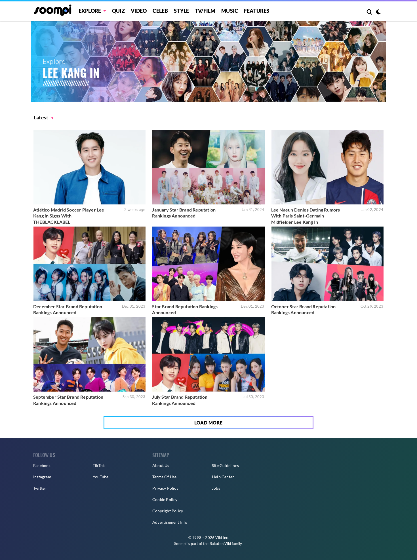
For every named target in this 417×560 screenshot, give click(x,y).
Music (229, 11)
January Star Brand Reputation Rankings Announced (184, 213)
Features (256, 11)
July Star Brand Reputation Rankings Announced (179, 400)
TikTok (99, 465)
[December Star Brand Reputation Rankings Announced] (89, 264)
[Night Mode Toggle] (378, 12)
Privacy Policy (165, 488)
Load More (208, 422)
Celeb (160, 11)
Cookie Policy (165, 499)
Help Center (223, 476)
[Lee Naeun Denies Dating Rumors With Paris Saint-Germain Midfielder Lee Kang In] (327, 167)
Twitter (39, 488)
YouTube (100, 476)
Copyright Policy (167, 510)
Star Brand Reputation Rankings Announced (185, 309)
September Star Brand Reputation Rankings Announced (68, 400)
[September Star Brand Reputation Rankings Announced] (89, 354)
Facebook (42, 465)
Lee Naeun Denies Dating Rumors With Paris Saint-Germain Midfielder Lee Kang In (305, 216)
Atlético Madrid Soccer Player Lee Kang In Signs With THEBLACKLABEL (68, 216)
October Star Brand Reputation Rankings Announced (303, 309)
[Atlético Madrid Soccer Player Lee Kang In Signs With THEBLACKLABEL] (89, 167)
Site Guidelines (225, 465)
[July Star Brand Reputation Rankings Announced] (208, 354)
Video (139, 11)
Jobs (216, 488)
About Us (160, 465)
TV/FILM (205, 11)
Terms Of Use (164, 476)
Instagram (42, 476)
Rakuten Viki (220, 543)
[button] (44, 117)
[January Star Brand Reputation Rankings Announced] (208, 167)
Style (181, 11)
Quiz (118, 11)
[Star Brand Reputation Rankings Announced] (208, 264)
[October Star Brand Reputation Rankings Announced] (327, 264)
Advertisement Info (170, 522)
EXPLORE (90, 11)
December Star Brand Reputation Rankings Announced (67, 309)
